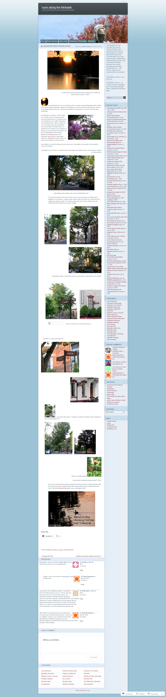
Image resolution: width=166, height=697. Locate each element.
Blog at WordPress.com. (83, 690)
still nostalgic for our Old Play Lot (116, 136)
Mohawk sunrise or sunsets (55, 550)
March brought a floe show (115, 203)
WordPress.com (112, 429)
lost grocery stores (112, 123)
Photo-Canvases (52, 41)
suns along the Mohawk (57, 7)
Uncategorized (45, 684)
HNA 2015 (87, 673)
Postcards (91, 41)
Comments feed (111, 427)
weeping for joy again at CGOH (116, 192)
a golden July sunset (113, 274)
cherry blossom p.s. (113, 186)
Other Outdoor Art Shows (114, 316)
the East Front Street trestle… (119, 368)
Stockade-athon (67, 681)
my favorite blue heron (113, 213)
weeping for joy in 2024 (114, 232)
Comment (93, 657)
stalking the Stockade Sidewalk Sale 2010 (88, 556)
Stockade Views (69, 550)
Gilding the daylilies (112, 224)
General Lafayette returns (114, 180)
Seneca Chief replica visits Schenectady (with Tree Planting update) (115, 142)
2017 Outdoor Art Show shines (116, 396)
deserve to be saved (47, 134)
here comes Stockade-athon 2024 (117, 217)
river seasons (66, 678)
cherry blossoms (46, 671)
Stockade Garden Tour (114, 328)
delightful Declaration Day (114, 173)
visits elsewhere (88, 684)
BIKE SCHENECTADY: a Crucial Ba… (118, 351)
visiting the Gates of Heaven (115, 112)
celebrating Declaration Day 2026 (117, 108)
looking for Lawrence (113, 402)
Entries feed (110, 425)
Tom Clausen (116, 362)
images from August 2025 (114, 161)
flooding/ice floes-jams (47, 673)
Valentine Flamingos (68, 684)
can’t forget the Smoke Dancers (116, 228)
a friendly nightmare (113, 184)
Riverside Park (88, 678)
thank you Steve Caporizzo (115, 188)
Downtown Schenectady (69, 671)
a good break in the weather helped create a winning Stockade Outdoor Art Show (117, 268)
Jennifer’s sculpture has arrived (116, 286)
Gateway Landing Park (69, 673)
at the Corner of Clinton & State (116, 400)
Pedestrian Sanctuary (113, 320)
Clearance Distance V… (119, 347)
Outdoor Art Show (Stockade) (92, 676)
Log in (109, 423)
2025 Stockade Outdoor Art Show (117, 152)
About (43, 41)
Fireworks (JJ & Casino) (91, 671)
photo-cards (63, 41)
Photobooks (73, 41)
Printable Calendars (47, 678)
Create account (111, 421)
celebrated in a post (53, 138)
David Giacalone (117, 355)
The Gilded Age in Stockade (92, 681)
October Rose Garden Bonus (115, 148)
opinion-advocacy (67, 676)
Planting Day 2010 (47, 556)
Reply (81, 570)
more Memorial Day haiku (62, 488)
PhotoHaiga (82, 41)
